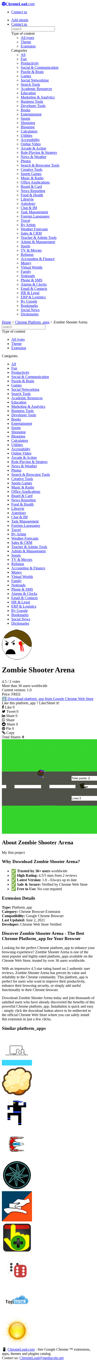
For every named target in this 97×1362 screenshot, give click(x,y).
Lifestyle (27, 199)
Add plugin (19, 20)
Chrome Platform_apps (32, 322)
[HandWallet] (17, 1251)
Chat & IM (29, 208)
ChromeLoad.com (21, 1349)
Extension (28, 46)
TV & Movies (31, 250)
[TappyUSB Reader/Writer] (17, 1314)
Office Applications (35, 182)
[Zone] (17, 1189)
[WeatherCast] (17, 1345)
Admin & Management (38, 242)
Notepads (28, 276)
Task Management (34, 212)
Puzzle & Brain (32, 72)
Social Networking (35, 80)
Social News (30, 310)
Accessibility (30, 140)
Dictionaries (30, 314)
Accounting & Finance (38, 259)
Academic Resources (36, 89)
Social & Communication (39, 67)
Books (25, 110)
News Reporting (33, 191)
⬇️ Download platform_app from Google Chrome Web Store (47, 699)
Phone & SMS (31, 280)
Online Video (31, 144)
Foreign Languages (35, 216)
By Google (29, 301)
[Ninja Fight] (17, 1127)
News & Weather (33, 157)
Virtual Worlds (31, 267)
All (23, 55)
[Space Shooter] (17, 1158)
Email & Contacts (34, 289)
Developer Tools (33, 106)
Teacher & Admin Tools (39, 238)
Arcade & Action (33, 148)
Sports (25, 118)
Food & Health (32, 195)
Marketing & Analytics (38, 97)
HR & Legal (30, 293)
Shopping (28, 123)
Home (6, 322)
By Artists (28, 225)
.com (20, 4)
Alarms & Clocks (34, 284)
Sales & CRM (31, 233)
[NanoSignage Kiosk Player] (17, 1064)
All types (27, 38)
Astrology (28, 204)
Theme (26, 42)
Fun (24, 59)
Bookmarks (29, 306)
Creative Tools (31, 170)
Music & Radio (32, 178)
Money (26, 263)
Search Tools (30, 84)
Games (26, 76)
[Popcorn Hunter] (17, 1095)
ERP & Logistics (33, 297)
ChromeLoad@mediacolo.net (42, 1358)
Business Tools (32, 101)
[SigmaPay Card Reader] (17, 1220)
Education (28, 93)
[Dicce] (17, 1282)
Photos (26, 161)
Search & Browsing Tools (40, 165)
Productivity (30, 63)
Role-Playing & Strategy (39, 152)
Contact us (19, 12)
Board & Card (31, 187)
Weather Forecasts (34, 229)
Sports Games (31, 174)
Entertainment (31, 114)
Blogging (28, 127)
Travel (25, 221)
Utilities (26, 135)
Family (26, 272)
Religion (27, 255)
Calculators (29, 131)
